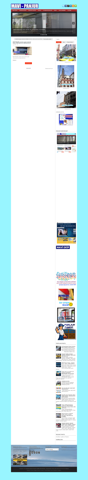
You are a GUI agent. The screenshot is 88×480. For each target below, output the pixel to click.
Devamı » (14, 60)
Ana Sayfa (28, 68)
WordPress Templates (57, 470)
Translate (55, 451)
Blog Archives (70, 42)
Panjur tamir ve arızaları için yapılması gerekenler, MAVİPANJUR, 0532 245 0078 (68, 372)
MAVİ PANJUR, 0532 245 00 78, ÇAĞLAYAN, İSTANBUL (29, 29)
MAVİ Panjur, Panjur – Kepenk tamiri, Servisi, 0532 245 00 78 (68, 363)
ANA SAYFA (15, 10)
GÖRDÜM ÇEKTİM (63, 87)
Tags (64, 42)
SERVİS (39, 10)
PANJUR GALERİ (22, 10)
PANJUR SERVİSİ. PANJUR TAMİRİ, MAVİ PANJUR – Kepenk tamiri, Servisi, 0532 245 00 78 (68, 424)
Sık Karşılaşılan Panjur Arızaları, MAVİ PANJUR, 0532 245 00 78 (69, 347)
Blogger (67, 468)
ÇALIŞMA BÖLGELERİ (47, 10)
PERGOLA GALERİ (32, 10)
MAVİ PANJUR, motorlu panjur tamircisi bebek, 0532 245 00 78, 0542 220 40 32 (22, 42)
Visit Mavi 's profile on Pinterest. (62, 436)
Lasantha (42, 470)
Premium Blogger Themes (48, 470)
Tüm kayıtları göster (47, 39)
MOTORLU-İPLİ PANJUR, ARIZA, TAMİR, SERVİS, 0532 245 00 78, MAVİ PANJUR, (68, 396)
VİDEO (55, 10)
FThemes (32, 470)
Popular (58, 42)
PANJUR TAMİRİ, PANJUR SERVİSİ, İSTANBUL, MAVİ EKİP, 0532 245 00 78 (69, 355)
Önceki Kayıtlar (49, 68)
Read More (28, 63)
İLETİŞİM (69, 10)
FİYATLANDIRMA (62, 10)
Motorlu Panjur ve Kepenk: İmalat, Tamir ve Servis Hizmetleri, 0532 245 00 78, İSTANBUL (67, 415)
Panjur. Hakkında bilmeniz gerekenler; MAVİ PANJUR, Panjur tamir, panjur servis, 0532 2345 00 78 (68, 406)
